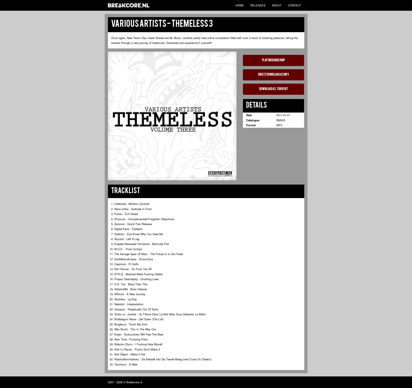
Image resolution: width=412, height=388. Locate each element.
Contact (294, 5)
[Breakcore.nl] (128, 5)
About (277, 5)
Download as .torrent (273, 89)
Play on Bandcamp (273, 60)
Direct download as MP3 (273, 74)
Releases (257, 5)
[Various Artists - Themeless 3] (172, 116)
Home (240, 5)
